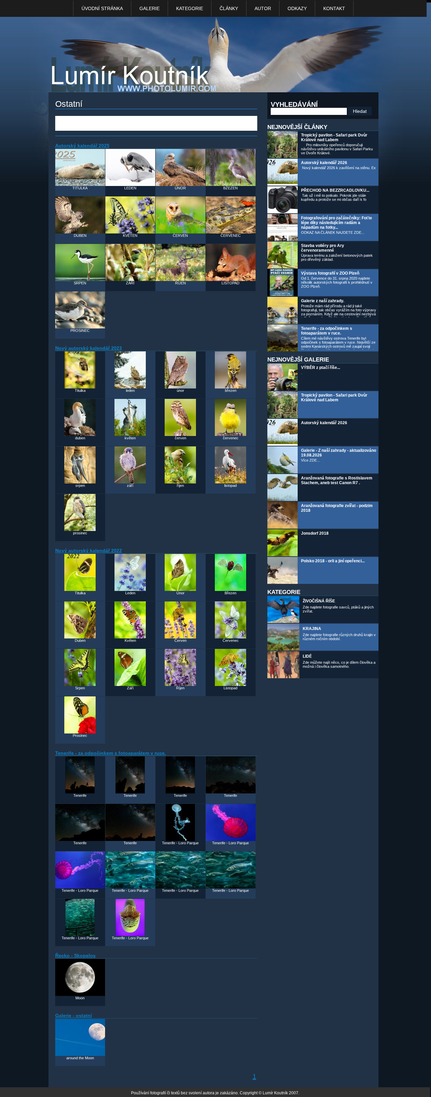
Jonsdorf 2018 (315, 533)
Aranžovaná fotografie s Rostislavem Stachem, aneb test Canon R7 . (336, 480)
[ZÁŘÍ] (130, 262)
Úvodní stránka (102, 8)
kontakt (334, 8)
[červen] (180, 417)
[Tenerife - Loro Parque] (180, 822)
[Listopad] (231, 667)
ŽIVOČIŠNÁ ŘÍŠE (319, 601)
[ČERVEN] (180, 214)
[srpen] (80, 464)
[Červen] (180, 619)
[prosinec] (80, 512)
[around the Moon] (80, 1037)
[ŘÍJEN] (180, 262)
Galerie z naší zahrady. (322, 301)
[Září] (130, 667)
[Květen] (130, 619)
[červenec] (231, 417)
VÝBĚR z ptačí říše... (320, 367)
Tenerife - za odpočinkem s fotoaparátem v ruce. (326, 331)
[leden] (130, 369)
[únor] (180, 369)
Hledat (360, 111)
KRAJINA (312, 628)
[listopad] (231, 464)
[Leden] (130, 572)
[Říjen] (180, 667)
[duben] (80, 417)
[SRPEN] (80, 262)
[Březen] (231, 572)
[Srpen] (80, 667)
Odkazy (297, 8)
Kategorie (189, 8)
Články (229, 8)
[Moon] (80, 977)
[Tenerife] (80, 774)
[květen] (130, 417)
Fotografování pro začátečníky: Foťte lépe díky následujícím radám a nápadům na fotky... (336, 223)
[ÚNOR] (180, 167)
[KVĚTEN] (130, 214)
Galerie (149, 8)
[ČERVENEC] (231, 214)
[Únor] (180, 572)
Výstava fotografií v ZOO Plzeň (330, 273)
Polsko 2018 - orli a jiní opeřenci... (333, 561)
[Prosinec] (80, 714)
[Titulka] (80, 369)
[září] (130, 464)
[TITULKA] (80, 167)
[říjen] (180, 464)
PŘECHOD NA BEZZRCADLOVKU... (335, 190)
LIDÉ (307, 656)
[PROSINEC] (80, 309)
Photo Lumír (120, 79)
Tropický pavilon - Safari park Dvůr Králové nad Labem (334, 137)
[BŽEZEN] (231, 167)
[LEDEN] (130, 167)
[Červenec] (231, 619)
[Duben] (80, 619)
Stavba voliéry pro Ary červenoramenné (322, 248)
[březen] (231, 369)
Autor (263, 8)
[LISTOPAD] (231, 262)
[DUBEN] (80, 214)
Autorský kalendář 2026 (324, 162)
